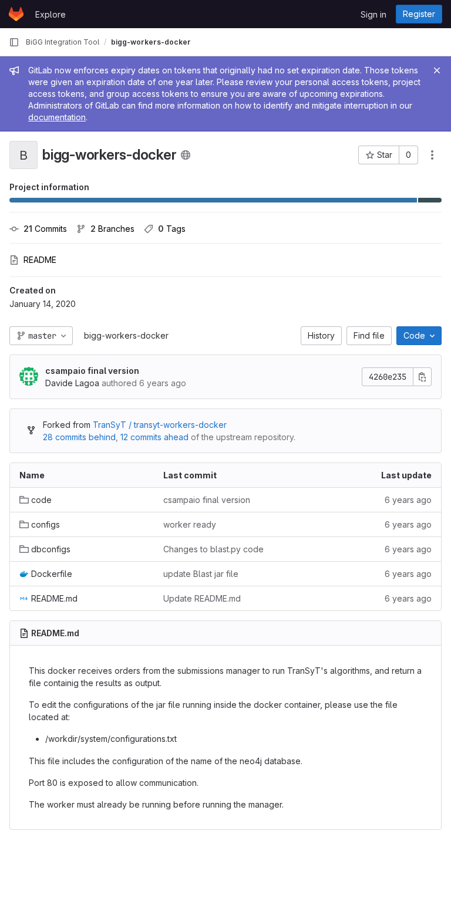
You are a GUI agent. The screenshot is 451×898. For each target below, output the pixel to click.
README (39, 260)
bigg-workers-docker (126, 335)
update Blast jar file (200, 574)
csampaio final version (92, 371)
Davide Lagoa (72, 383)
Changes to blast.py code (213, 549)
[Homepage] (16, 14)
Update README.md (202, 598)
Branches (112, 229)
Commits (45, 229)
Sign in (373, 14)
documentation (57, 117)
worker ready (189, 524)
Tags (172, 229)
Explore (50, 14)
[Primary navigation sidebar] (14, 42)
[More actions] (432, 155)
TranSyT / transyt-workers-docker (160, 425)
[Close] (437, 70)
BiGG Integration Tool (62, 42)
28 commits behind (79, 437)
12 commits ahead (154, 437)
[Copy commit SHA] (422, 376)
